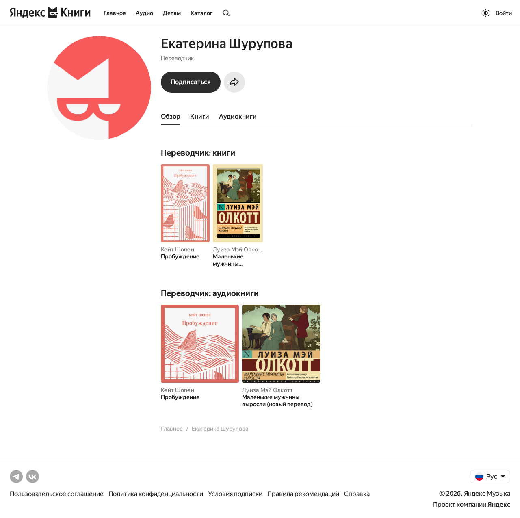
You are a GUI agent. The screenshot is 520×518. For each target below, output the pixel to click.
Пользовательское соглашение (57, 494)
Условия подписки (235, 494)
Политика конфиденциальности (155, 494)
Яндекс (499, 504)
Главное (115, 13)
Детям (172, 13)
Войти (504, 13)
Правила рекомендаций (303, 494)
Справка (357, 494)
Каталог (201, 13)
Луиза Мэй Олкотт (238, 249)
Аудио (144, 13)
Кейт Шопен (177, 249)
